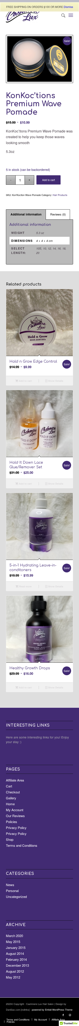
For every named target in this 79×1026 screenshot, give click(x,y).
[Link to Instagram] (69, 1015)
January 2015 (15, 947)
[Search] (61, 15)
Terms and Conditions (21, 845)
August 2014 (15, 953)
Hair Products (60, 195)
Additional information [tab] (26, 214)
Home (10, 804)
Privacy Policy (16, 827)
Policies (11, 821)
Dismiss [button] (68, 7)
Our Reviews (15, 815)
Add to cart (48, 180)
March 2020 (14, 935)
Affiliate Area (15, 780)
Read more (25, 586)
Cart (9, 786)
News (10, 884)
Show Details (55, 380)
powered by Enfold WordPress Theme (52, 1009)
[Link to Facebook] (63, 1015)
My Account (14, 809)
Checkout (13, 792)
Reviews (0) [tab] (58, 214)
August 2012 (15, 971)
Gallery (11, 798)
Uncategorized (16, 896)
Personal (12, 890)
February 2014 (16, 959)
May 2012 (13, 977)
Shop (9, 839)
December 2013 (17, 965)
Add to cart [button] (25, 380)
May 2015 (13, 941)
